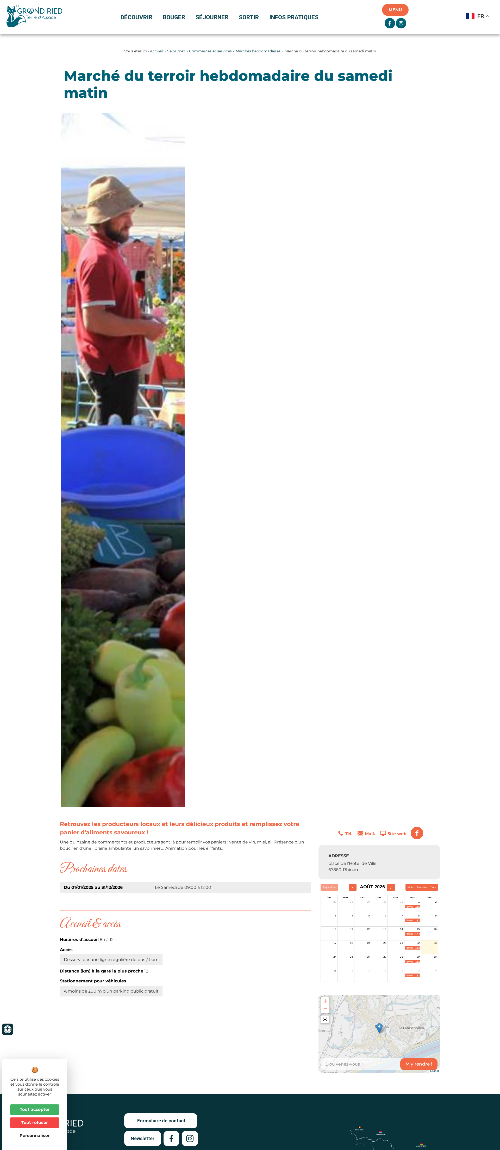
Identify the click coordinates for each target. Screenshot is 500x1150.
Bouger (174, 17)
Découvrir (136, 17)
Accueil (156, 51)
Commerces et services (210, 51)
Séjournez (176, 51)
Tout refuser (34, 1122)
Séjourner (212, 17)
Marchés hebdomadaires (258, 51)
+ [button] (325, 1001)
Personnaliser (35, 1135)
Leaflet (434, 1070)
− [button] (325, 1009)
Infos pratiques (293, 17)
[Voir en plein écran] (325, 1019)
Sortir (249, 17)
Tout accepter (35, 1109)
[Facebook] (417, 833)
